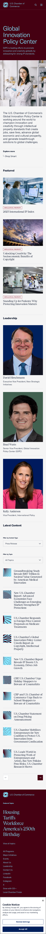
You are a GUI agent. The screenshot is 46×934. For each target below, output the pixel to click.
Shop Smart (10, 156)
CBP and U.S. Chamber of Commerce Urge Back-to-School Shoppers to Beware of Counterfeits (28, 699)
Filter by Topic (8, 554)
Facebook (7, 877)
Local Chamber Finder (12, 892)
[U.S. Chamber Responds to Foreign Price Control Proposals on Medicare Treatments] (7, 619)
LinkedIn (6, 873)
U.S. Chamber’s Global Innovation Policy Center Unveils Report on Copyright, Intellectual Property (27, 642)
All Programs (8, 851)
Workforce (13, 823)
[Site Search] (35, 4)
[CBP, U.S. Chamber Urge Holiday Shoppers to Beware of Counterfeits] (7, 680)
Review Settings (23, 922)
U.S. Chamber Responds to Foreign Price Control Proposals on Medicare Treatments (27, 622)
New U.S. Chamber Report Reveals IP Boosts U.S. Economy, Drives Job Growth (28, 664)
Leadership (8, 866)
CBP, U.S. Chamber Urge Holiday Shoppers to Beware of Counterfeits (27, 681)
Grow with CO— (10, 888)
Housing (11, 812)
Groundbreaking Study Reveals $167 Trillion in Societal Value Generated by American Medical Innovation (28, 576)
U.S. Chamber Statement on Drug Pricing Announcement (27, 716)
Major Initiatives (9, 855)
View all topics (9, 843)
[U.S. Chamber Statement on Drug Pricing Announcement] (7, 715)
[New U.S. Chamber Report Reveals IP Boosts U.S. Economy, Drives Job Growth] (7, 661)
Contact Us (8, 870)
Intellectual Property (12, 207)
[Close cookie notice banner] (43, 900)
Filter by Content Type (10, 538)
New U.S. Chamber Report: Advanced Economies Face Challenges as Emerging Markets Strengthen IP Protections (27, 600)
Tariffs (9, 817)
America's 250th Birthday (19, 831)
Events (6, 859)
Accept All (23, 929)
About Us (7, 862)
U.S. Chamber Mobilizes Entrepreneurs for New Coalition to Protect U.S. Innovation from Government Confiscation (28, 735)
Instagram (7, 881)
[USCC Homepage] (23, 794)
